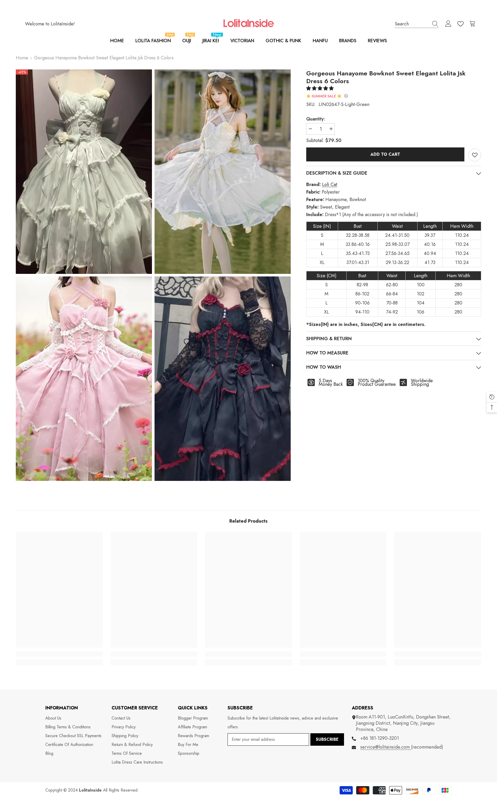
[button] (320, 88)
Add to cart (385, 154)
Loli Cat (329, 184)
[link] (59, 654)
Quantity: (315, 119)
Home (22, 58)
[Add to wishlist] (474, 154)
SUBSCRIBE (327, 739)
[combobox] (412, 24)
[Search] (417, 24)
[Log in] (448, 24)
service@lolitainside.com (385, 747)
